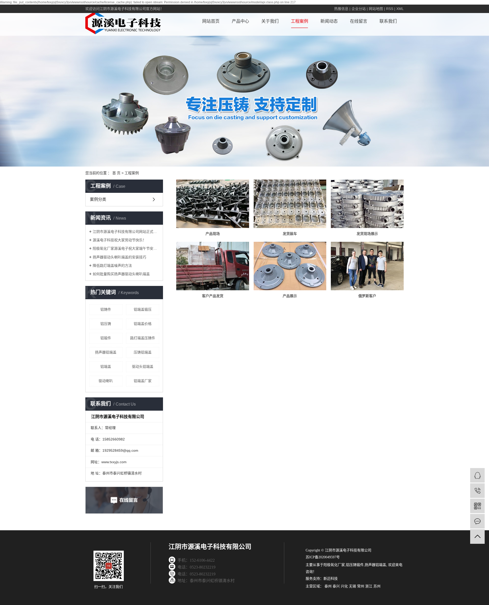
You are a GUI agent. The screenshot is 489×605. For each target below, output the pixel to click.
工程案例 (299, 21)
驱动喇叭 (106, 381)
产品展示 (290, 296)
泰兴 (336, 586)
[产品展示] (290, 266)
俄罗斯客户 (367, 296)
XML (400, 9)
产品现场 (213, 234)
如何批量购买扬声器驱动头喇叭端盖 (121, 274)
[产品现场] (212, 204)
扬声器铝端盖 (105, 352)
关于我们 (270, 21)
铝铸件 (105, 309)
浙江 (368, 586)
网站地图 (376, 9)
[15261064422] (477, 490)
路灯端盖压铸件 (142, 338)
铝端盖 (105, 366)
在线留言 (358, 21)
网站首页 (211, 21)
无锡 (352, 586)
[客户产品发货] (212, 266)
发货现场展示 (367, 234)
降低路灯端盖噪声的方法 (112, 265)
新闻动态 (329, 21)
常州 (360, 586)
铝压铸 (105, 324)
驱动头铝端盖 (142, 366)
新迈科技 (330, 579)
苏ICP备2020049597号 (323, 557)
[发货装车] (290, 204)
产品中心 (240, 21)
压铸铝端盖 (143, 352)
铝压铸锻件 (355, 565)
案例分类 (98, 199)
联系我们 (388, 21)
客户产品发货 (212, 296)
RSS (389, 9)
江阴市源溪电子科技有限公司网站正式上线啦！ (126, 232)
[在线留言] (477, 521)
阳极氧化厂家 (334, 565)
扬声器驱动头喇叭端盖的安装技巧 (119, 257)
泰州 (328, 586)
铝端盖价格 (143, 324)
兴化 (344, 586)
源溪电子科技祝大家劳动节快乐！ (119, 240)
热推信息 (341, 9)
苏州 (377, 586)
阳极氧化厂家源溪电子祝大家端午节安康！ (126, 248)
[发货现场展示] (367, 204)
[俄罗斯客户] (367, 266)
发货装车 (290, 234)
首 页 (116, 173)
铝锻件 (105, 338)
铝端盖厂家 (143, 381)
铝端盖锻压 (143, 309)
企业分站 (358, 9)
